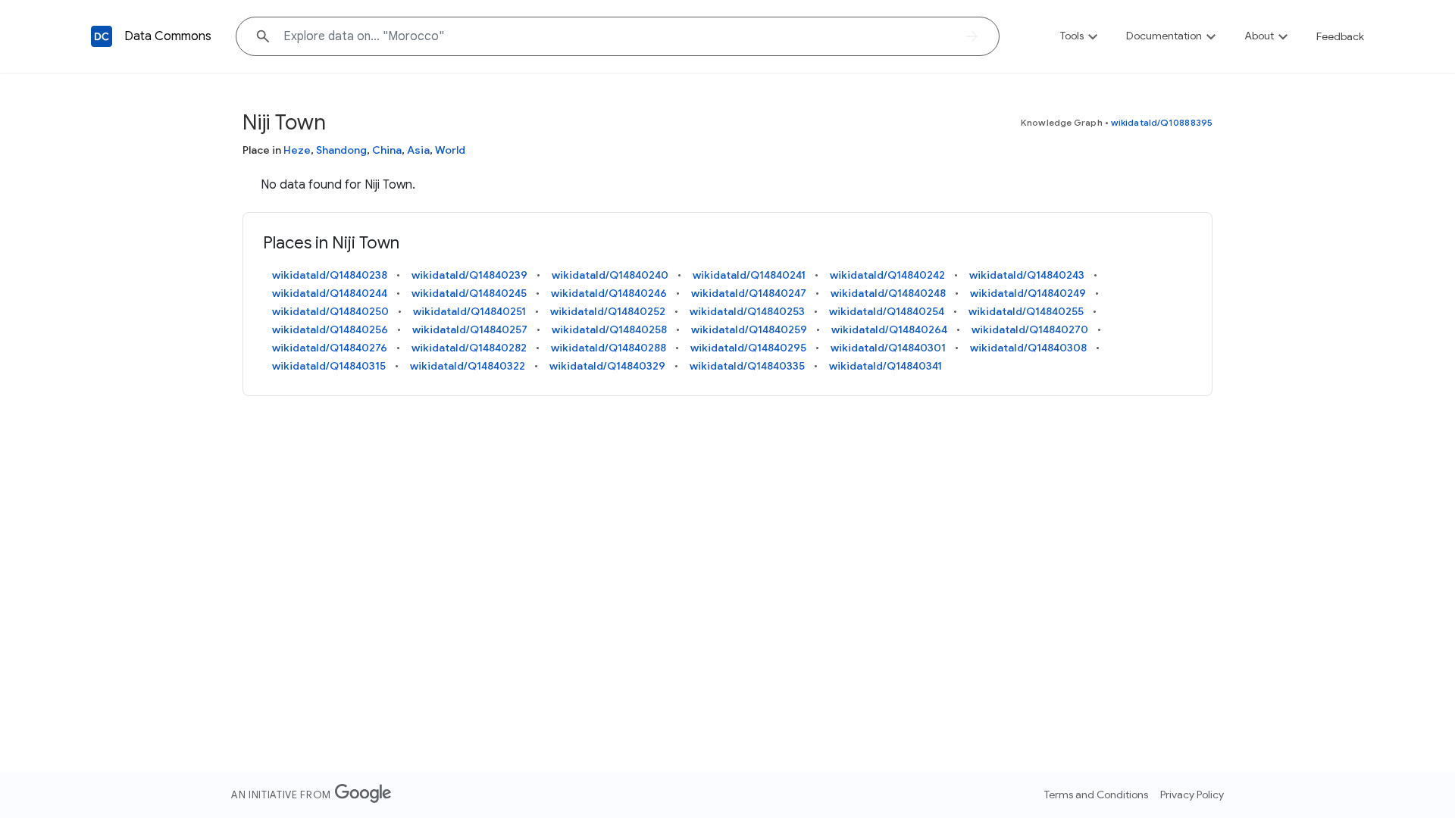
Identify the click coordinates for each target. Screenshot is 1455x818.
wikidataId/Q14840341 (885, 366)
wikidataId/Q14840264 (889, 329)
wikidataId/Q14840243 (1026, 275)
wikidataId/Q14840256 (330, 329)
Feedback (1340, 36)
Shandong (341, 150)
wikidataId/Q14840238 (329, 275)
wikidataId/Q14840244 (329, 293)
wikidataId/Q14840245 (469, 293)
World (450, 150)
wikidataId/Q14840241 (749, 275)
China (387, 150)
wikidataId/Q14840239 (469, 275)
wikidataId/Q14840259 (749, 329)
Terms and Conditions (1096, 794)
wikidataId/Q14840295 (748, 347)
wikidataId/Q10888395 (1161, 122)
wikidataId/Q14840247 (748, 293)
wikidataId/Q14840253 (747, 311)
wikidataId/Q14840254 (886, 311)
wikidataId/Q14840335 (747, 366)
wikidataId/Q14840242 (887, 275)
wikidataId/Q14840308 (1028, 347)
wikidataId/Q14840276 (329, 347)
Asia (418, 150)
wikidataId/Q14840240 (610, 275)
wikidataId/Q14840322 (467, 366)
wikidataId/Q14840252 (607, 311)
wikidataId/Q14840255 (1026, 311)
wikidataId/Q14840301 (888, 347)
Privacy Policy (1192, 794)
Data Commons (167, 36)
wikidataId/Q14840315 (329, 366)
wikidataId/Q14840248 (888, 293)
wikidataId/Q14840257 (469, 329)
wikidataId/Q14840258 (609, 329)
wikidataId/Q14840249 (1028, 293)
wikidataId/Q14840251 (469, 311)
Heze (297, 150)
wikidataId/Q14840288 (608, 347)
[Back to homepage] (101, 36)
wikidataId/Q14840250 (330, 311)
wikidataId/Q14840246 (609, 293)
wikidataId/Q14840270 (1030, 329)
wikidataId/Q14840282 (469, 347)
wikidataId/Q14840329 (607, 366)
